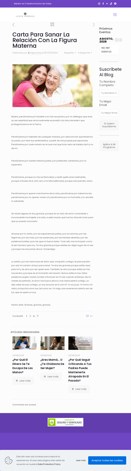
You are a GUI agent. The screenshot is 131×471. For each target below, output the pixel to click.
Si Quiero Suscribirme (109, 125)
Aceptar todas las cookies (107, 460)
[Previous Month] (116, 39)
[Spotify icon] (115, 3)
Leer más (81, 460)
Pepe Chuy (36, 52)
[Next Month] (120, 39)
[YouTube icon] (107, 3)
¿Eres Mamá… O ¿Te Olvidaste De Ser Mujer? (52, 364)
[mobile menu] (115, 14)
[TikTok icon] (111, 3)
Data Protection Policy (49, 464)
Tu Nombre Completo (107, 83)
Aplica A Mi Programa (109, 146)
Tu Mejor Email (105, 103)
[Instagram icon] (99, 3)
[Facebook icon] (103, 3)
